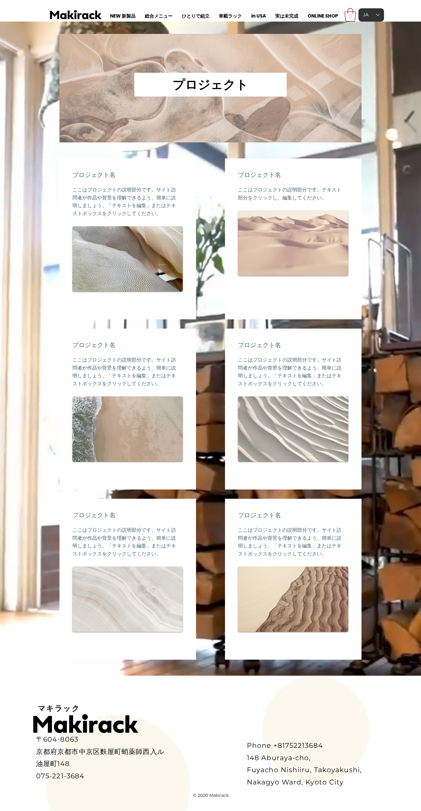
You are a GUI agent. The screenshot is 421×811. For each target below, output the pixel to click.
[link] (350, 15)
